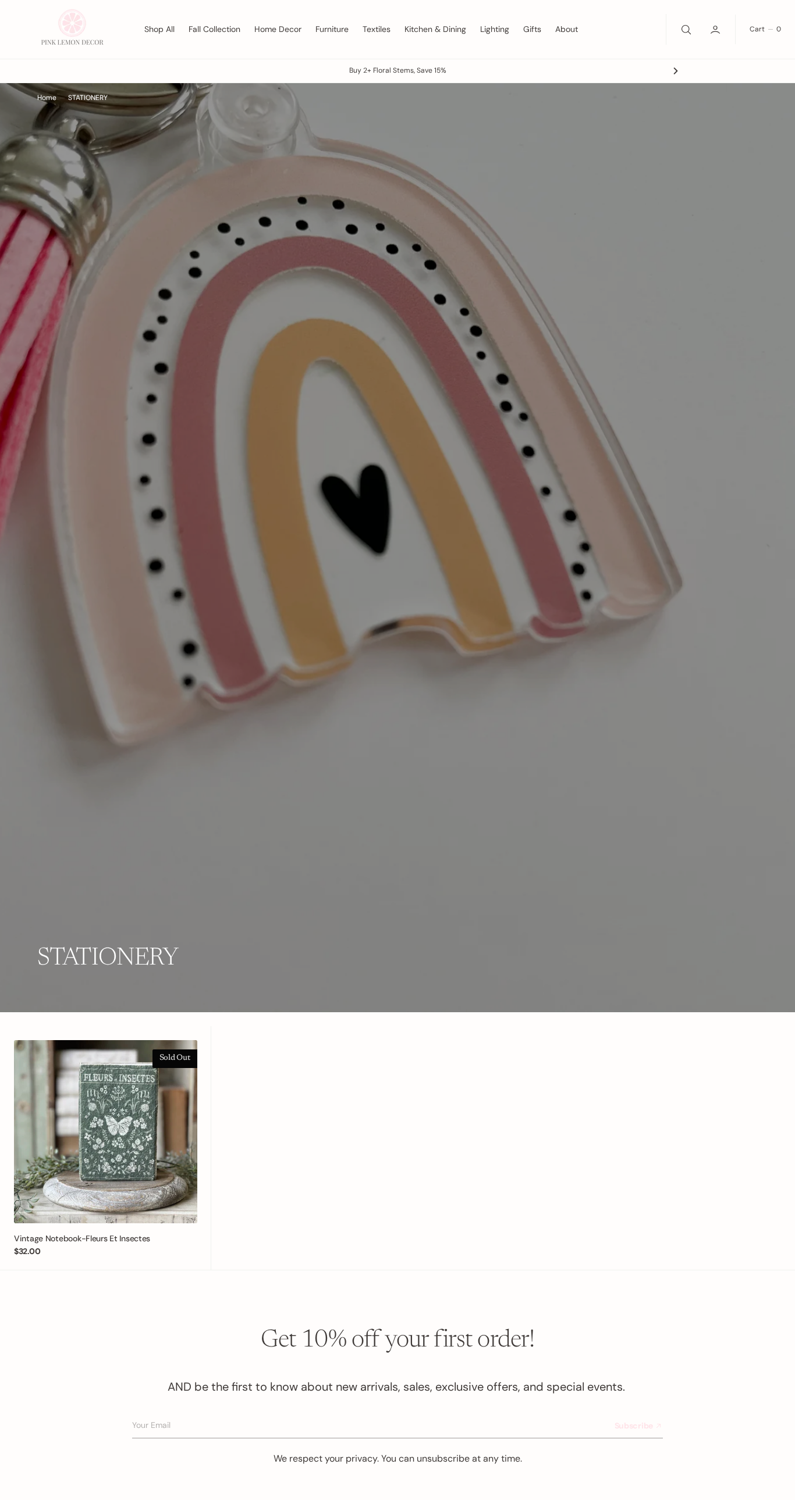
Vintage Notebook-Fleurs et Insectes (82, 1238)
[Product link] (105, 1131)
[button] (716, 29)
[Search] (685, 29)
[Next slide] (676, 71)
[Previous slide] (119, 71)
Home (46, 97)
